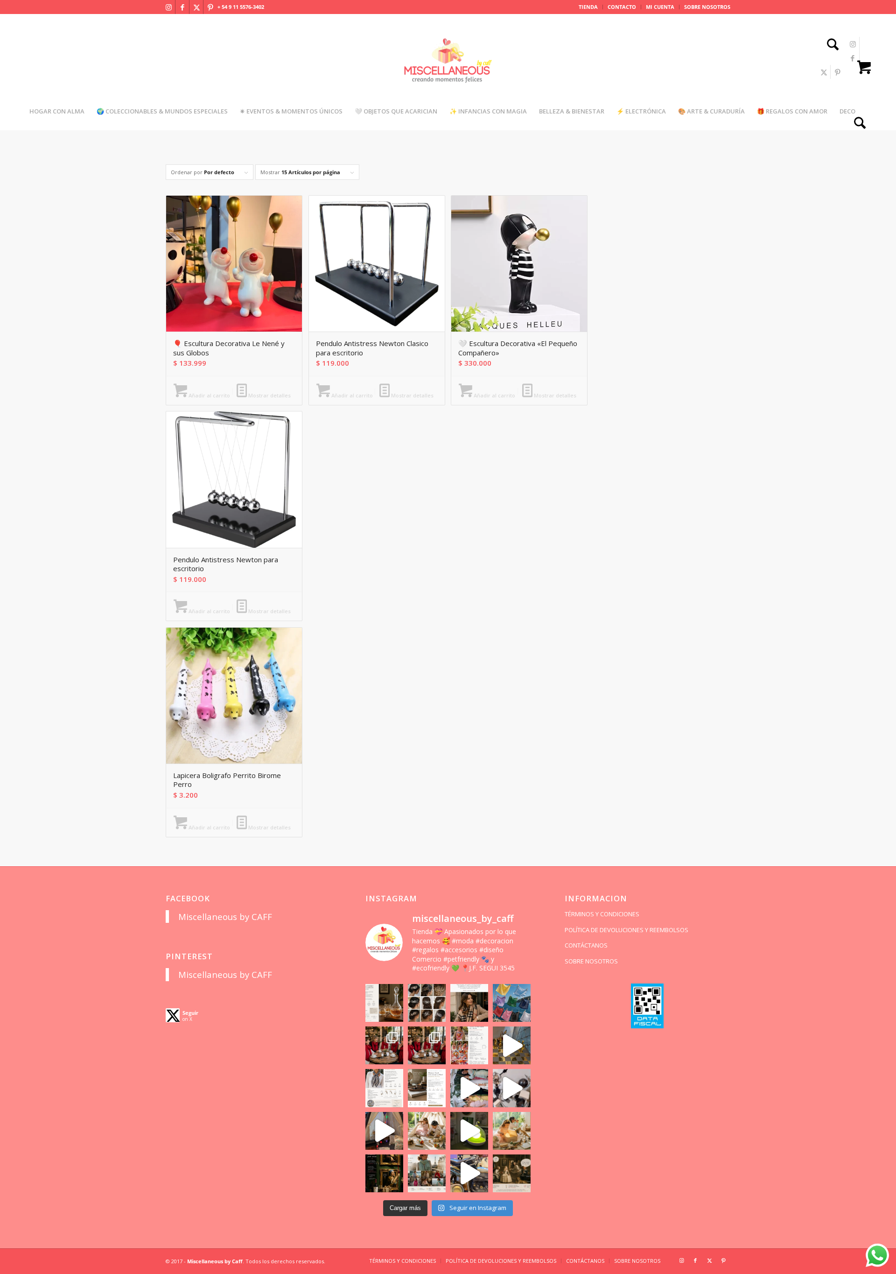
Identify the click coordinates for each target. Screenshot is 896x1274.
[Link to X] (196, 7)
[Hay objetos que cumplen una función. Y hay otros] (512, 1088)
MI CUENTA (660, 6)
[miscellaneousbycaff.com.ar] (448, 72)
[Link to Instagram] (168, 7)
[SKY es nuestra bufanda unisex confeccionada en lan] (384, 1045)
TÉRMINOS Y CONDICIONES (602, 914)
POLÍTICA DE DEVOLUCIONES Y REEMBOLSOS (626, 930)
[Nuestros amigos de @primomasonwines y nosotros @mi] (384, 1173)
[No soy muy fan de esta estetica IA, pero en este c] (384, 1003)
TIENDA (588, 6)
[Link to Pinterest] (210, 7)
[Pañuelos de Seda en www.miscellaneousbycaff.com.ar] (469, 1045)
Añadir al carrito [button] (208, 395)
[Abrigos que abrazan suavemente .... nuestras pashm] (427, 1173)
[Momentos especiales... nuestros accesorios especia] (469, 1088)
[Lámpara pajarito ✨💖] (469, 1131)
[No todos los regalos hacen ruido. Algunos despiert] (512, 1131)
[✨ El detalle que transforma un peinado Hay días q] (427, 1003)
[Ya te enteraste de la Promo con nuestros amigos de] (512, 1173)
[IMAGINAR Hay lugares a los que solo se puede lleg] (427, 1131)
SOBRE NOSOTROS (707, 6)
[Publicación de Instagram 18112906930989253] (469, 1003)
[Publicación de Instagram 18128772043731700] (427, 1088)
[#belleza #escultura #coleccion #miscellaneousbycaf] (469, 1173)
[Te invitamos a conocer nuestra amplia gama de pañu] (384, 1088)
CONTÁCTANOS (586, 945)
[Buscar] (830, 45)
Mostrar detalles (269, 395)
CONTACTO (622, 6)
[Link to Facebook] (182, 7)
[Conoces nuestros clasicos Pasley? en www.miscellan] (512, 1003)
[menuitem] (588, 7)
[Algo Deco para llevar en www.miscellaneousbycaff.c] (512, 1045)
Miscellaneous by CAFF (225, 916)
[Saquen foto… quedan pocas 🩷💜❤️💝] (384, 1131)
